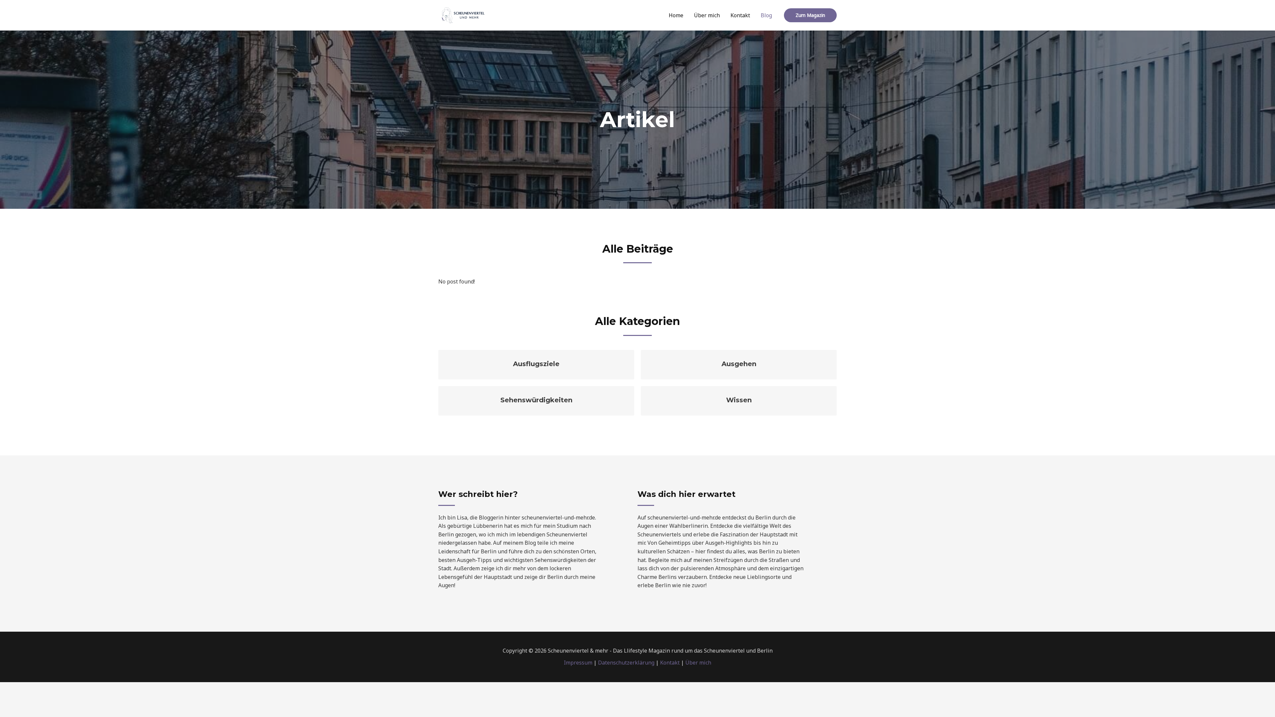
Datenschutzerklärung (626, 662)
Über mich (707, 15)
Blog (766, 15)
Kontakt (740, 15)
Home (676, 15)
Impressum (578, 662)
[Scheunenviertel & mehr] (463, 14)
